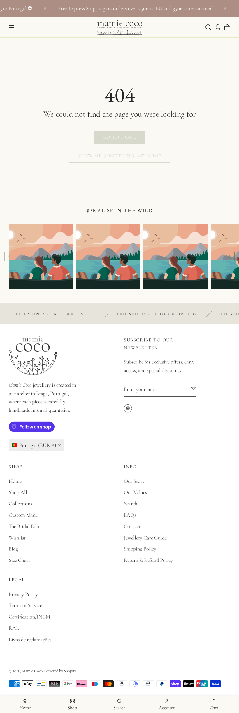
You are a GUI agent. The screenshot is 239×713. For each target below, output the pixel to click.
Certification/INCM (29, 616)
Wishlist (17, 537)
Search (130, 503)
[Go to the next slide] (230, 256)
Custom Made (23, 515)
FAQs (130, 515)
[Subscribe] (193, 389)
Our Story (134, 481)
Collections (20, 503)
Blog (13, 548)
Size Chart (19, 560)
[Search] (208, 27)
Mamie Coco (32, 670)
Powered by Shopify (60, 670)
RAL (14, 628)
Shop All (18, 492)
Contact (132, 526)
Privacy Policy (23, 594)
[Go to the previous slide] (8, 256)
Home (15, 481)
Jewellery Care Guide (145, 537)
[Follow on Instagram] (128, 408)
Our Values (135, 492)
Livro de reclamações (30, 639)
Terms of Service (25, 605)
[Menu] (11, 27)
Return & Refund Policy (148, 560)
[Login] (218, 27)
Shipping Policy (140, 548)
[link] (119, 137)
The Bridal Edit (24, 526)
